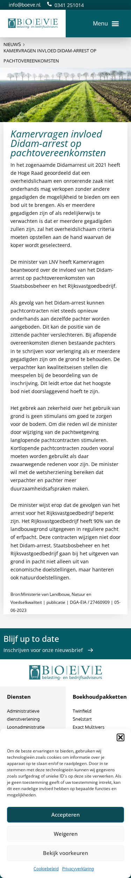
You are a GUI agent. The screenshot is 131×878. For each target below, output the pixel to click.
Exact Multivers (88, 727)
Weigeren (66, 833)
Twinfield (82, 711)
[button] (120, 737)
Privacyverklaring (78, 868)
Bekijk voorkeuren (65, 852)
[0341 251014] (49, 4)
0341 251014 (69, 5)
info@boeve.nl (25, 5)
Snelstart (82, 719)
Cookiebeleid (46, 868)
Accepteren (65, 814)
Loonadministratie (26, 727)
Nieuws (12, 44)
